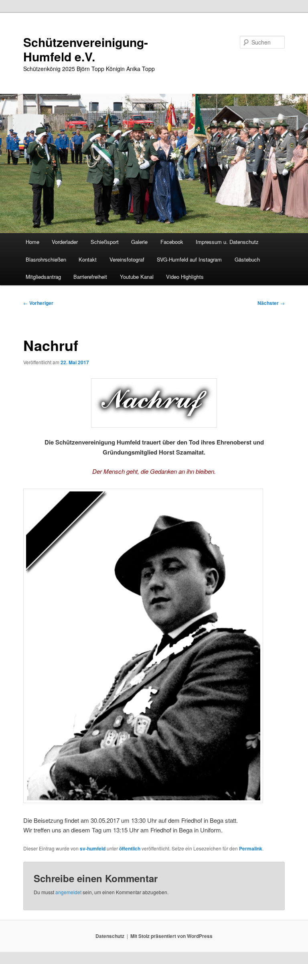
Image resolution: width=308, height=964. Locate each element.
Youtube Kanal (137, 276)
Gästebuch (247, 259)
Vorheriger (38, 302)
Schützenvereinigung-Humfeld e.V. (85, 49)
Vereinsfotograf (126, 259)
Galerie (139, 242)
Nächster (271, 302)
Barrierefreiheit (90, 276)
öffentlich (129, 848)
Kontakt (88, 259)
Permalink (250, 848)
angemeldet (68, 892)
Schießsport (105, 242)
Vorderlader (65, 242)
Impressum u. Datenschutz (227, 242)
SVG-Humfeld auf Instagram (189, 259)
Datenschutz (109, 936)
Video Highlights (185, 276)
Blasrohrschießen (46, 259)
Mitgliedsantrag (43, 276)
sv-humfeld (92, 848)
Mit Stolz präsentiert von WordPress (171, 936)
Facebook (171, 242)
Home (32, 242)
